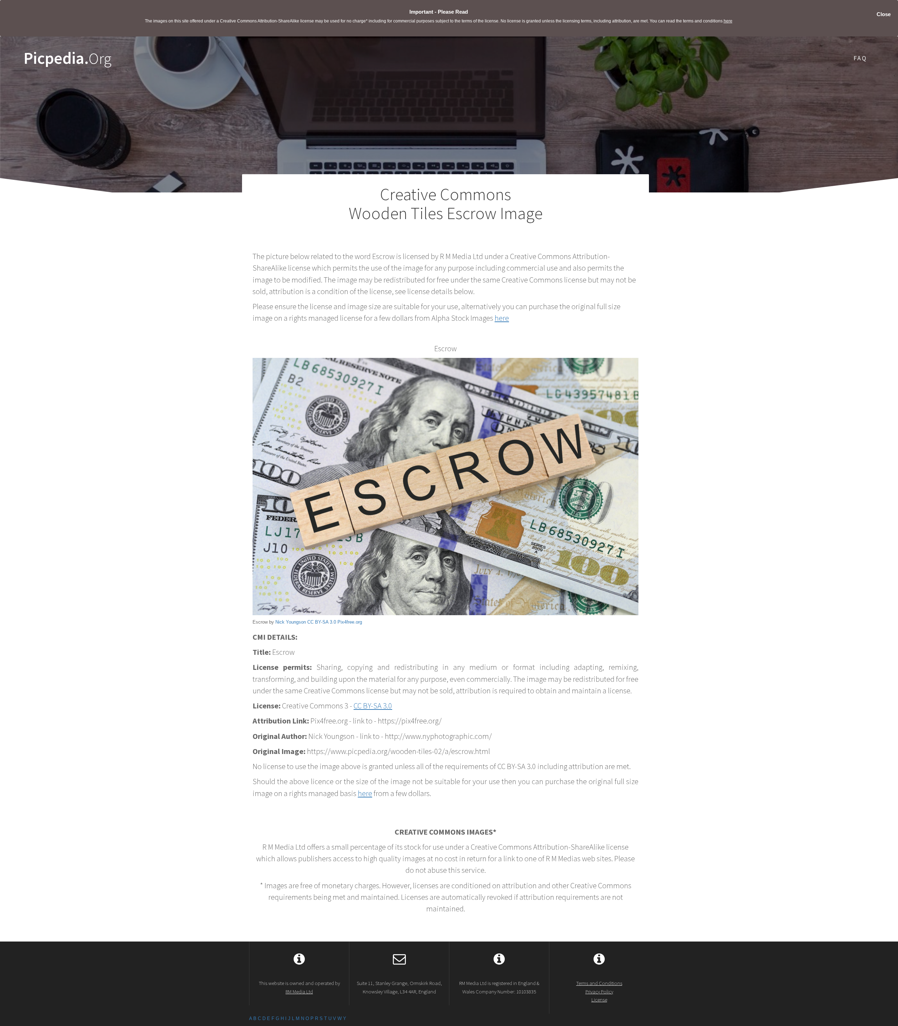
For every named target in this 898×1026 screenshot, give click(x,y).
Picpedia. (68, 58)
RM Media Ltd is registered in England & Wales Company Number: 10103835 (499, 987)
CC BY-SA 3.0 (321, 622)
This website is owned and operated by (299, 987)
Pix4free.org (349, 622)
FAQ (860, 58)
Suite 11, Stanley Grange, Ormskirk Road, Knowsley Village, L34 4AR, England (399, 987)
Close (884, 14)
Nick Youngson (290, 622)
